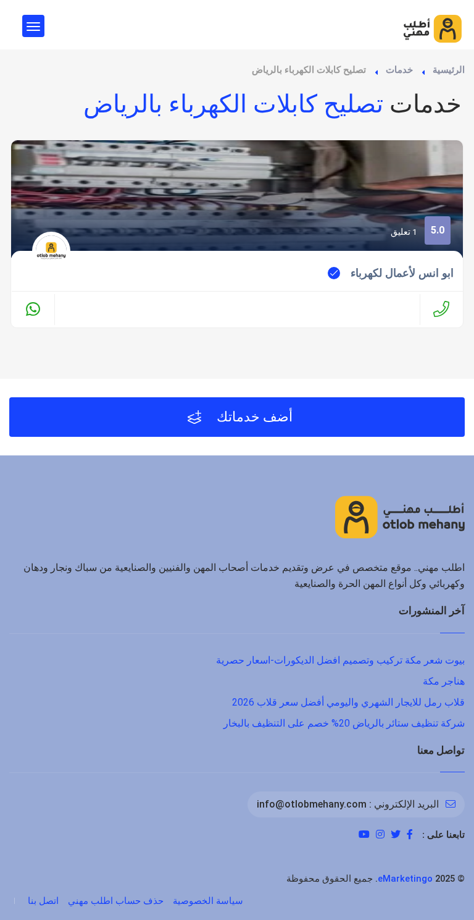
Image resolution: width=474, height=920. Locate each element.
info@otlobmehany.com (312, 804)
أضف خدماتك (253, 416)
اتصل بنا (43, 900)
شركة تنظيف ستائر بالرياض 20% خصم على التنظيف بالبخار (344, 723)
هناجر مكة (444, 681)
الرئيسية (449, 69)
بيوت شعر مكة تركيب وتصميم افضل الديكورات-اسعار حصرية (340, 660)
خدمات (399, 69)
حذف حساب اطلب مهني (116, 900)
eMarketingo (405, 878)
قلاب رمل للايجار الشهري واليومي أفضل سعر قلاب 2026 (348, 702)
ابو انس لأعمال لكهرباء (402, 273)
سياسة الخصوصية (208, 900)
